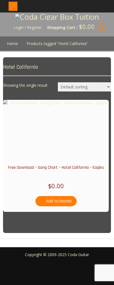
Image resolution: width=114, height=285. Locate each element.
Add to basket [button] (59, 201)
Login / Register (28, 27)
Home (12, 43)
